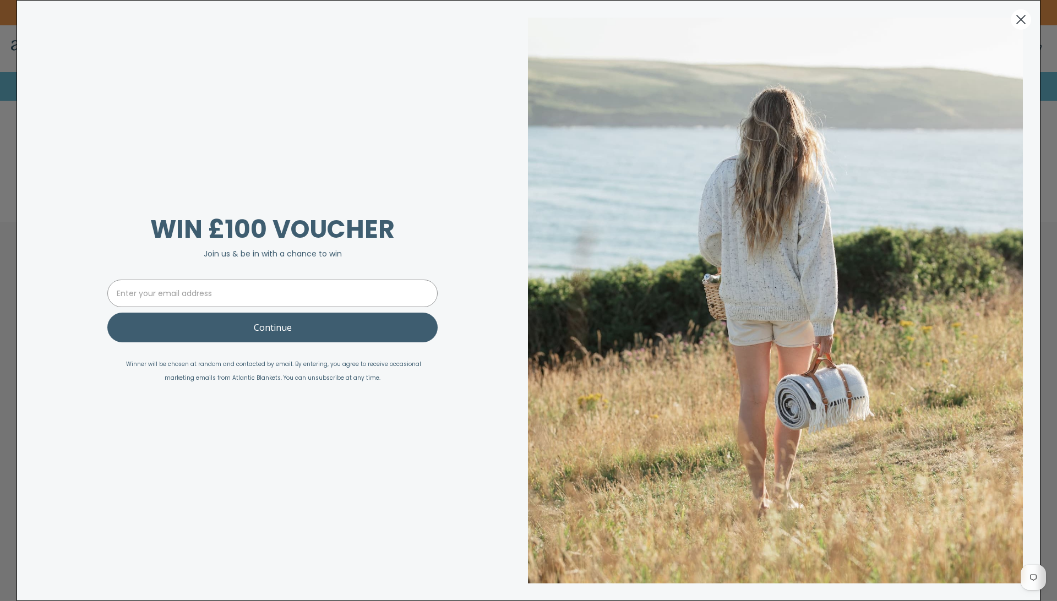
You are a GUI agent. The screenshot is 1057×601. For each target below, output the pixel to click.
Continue (273, 327)
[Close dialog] (1021, 19)
